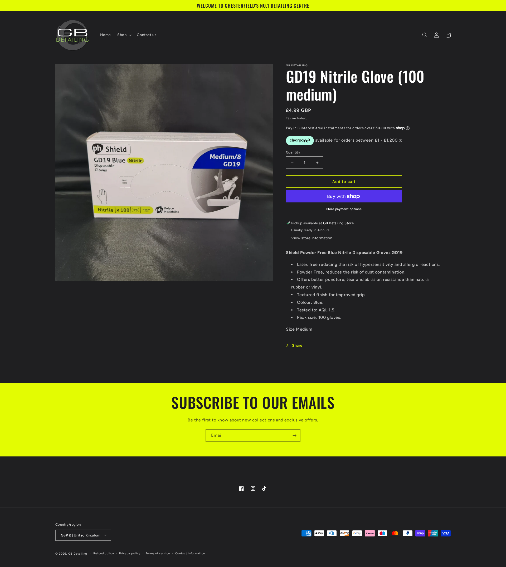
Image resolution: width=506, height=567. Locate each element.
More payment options (344, 209)
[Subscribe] (294, 435)
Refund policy (103, 553)
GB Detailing (77, 553)
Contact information (190, 553)
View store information (311, 238)
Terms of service (158, 553)
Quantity (293, 152)
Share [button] (297, 345)
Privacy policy (129, 553)
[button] (124, 35)
